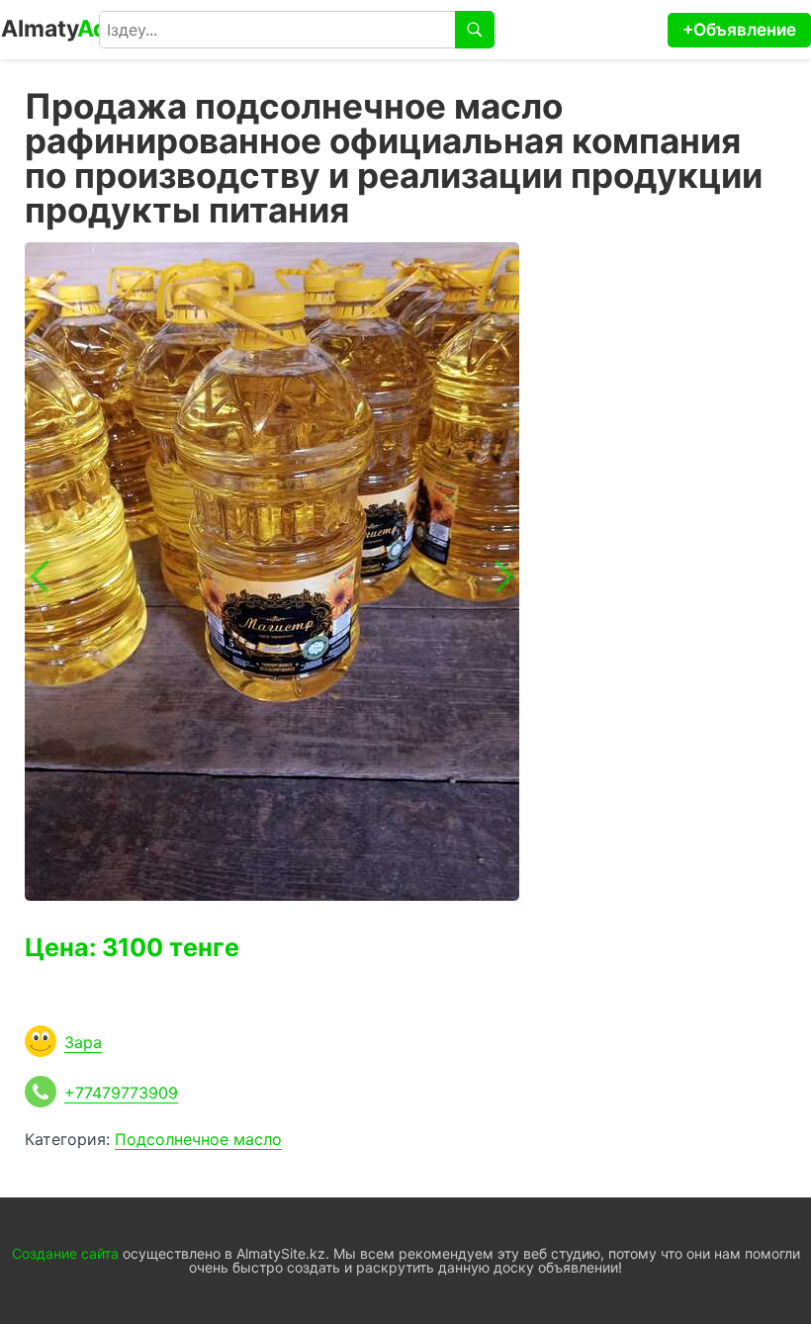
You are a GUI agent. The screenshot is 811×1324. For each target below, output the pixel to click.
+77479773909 (121, 1093)
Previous (46, 576)
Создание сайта (65, 1253)
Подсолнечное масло (198, 1139)
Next (497, 576)
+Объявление (739, 30)
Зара (83, 1042)
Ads (61, 29)
